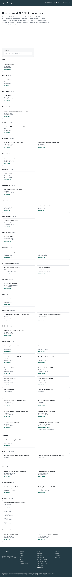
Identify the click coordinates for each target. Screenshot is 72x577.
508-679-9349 (7, 179)
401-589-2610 (7, 132)
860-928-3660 (7, 335)
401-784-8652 (7, 373)
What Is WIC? (40, 553)
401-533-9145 (7, 395)
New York (22, 561)
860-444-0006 (7, 241)
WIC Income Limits (41, 561)
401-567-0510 (7, 100)
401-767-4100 (7, 539)
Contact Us (57, 555)
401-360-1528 (7, 273)
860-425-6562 (7, 288)
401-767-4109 (41, 539)
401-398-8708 (41, 273)
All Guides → (40, 567)
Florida (21, 559)
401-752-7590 (41, 351)
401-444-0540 (41, 395)
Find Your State (48, 2)
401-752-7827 (7, 116)
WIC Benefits (40, 555)
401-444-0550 (7, 362)
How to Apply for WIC (42, 559)
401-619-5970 (41, 257)
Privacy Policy (58, 557)
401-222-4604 (7, 416)
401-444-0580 (41, 405)
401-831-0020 (41, 362)
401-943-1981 (7, 147)
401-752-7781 (7, 384)
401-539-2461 (7, 194)
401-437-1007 (7, 163)
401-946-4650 (41, 147)
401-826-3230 (7, 492)
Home (3, 10)
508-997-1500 (7, 226)
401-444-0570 (7, 351)
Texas (21, 557)
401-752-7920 (41, 384)
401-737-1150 (7, 476)
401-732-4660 (41, 476)
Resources (65, 2)
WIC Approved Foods (42, 563)
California (22, 555)
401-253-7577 (7, 85)
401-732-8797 (7, 210)
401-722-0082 (7, 320)
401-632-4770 (41, 416)
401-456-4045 (7, 427)
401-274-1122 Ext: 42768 (44, 427)
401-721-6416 (41, 320)
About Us (57, 553)
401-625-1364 (7, 445)
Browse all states (24, 563)
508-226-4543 (7, 69)
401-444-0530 (41, 373)
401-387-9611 (7, 508)
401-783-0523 (7, 461)
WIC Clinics (56, 2)
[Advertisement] (36, 38)
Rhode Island (8, 10)
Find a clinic (6, 50)
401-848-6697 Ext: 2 (8, 257)
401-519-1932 (41, 210)
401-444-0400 (7, 405)
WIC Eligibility (40, 557)
